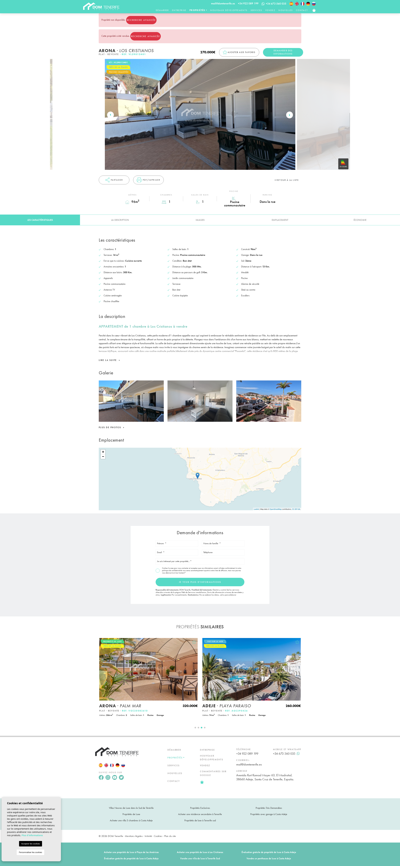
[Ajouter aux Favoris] (194, 642)
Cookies (158, 836)
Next (289, 115)
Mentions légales (134, 836)
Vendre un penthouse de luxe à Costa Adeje (269, 858)
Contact (302, 10)
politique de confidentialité (172, 570)
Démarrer (162, 10)
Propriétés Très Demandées (269, 808)
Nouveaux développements (228, 10)
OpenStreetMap (276, 509)
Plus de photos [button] (110, 427)
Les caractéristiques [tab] (40, 220)
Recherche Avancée (141, 20)
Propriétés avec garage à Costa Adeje (268, 814)
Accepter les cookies (30, 843)
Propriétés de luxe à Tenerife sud (200, 820)
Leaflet (256, 509)
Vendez (270, 10)
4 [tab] (204, 727)
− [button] (103, 456)
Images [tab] (200, 220)
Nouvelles (285, 10)
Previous (110, 115)
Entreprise (179, 10)
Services (256, 10)
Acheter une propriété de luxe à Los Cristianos (200, 852)
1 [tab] (195, 727)
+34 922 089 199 (248, 3)
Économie (360, 220)
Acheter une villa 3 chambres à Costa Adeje (131, 820)
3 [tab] (201, 727)
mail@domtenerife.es (223, 3)
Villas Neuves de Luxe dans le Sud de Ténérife (131, 808)
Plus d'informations (32, 835)
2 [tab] (198, 727)
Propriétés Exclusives (200, 808)
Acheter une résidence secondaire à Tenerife (200, 814)
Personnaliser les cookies (30, 852)
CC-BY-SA (296, 509)
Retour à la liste (288, 180)
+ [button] (103, 452)
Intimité (148, 836)
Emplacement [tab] (280, 220)
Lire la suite (108, 360)
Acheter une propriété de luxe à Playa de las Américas (131, 852)
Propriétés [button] (197, 10)
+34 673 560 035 (284, 754)
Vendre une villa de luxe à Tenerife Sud (200, 858)
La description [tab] (120, 220)
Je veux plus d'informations (200, 582)
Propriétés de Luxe (131, 814)
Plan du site (170, 836)
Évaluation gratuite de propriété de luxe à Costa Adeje (269, 852)
